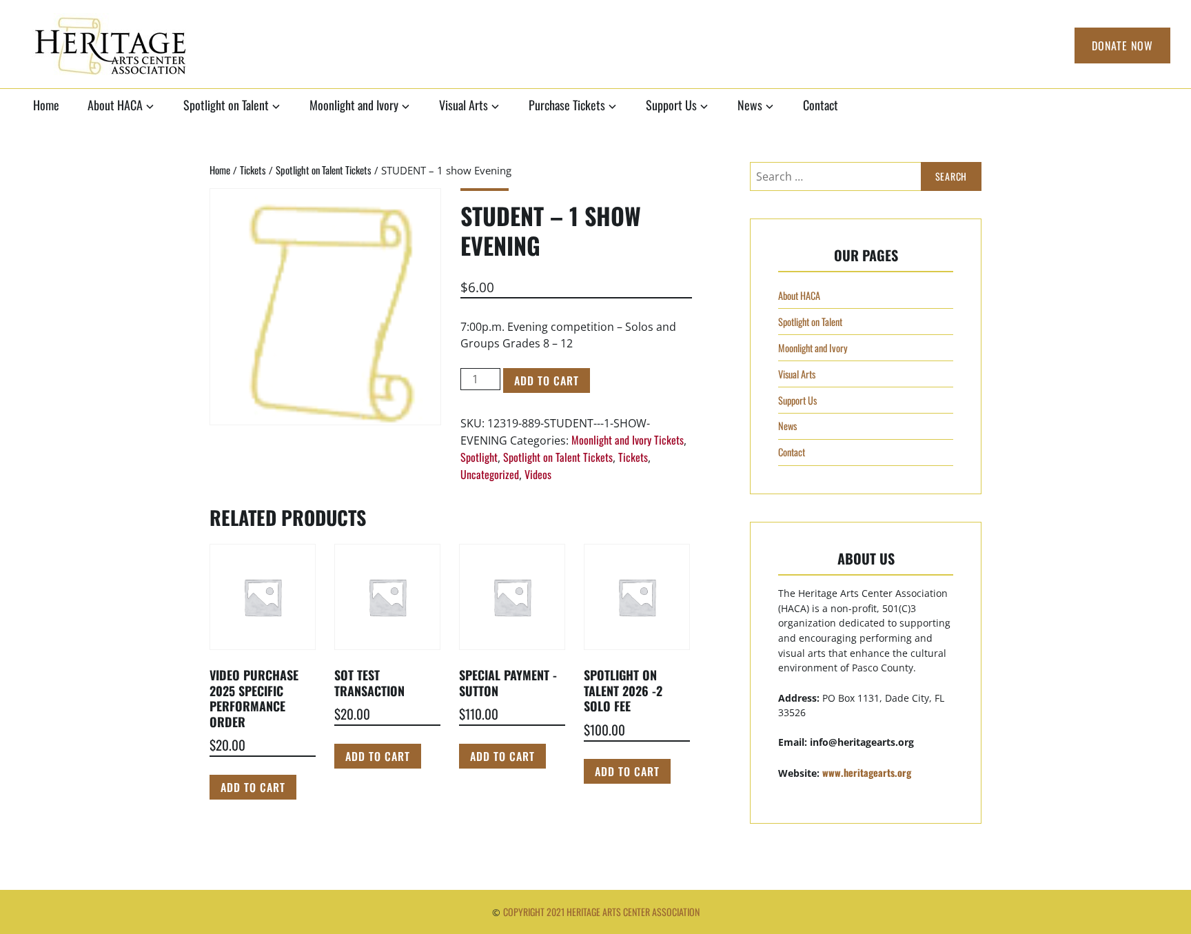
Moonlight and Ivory (353, 105)
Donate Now (1122, 45)
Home (46, 105)
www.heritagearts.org (866, 772)
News (749, 105)
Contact (820, 105)
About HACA (115, 105)
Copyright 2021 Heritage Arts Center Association (601, 911)
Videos (538, 474)
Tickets (253, 169)
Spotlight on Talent (226, 105)
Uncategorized (489, 474)
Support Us (671, 105)
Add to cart (546, 380)
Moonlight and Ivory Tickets (627, 440)
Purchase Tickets (567, 105)
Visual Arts (463, 105)
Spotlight (479, 457)
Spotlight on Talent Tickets (323, 169)
